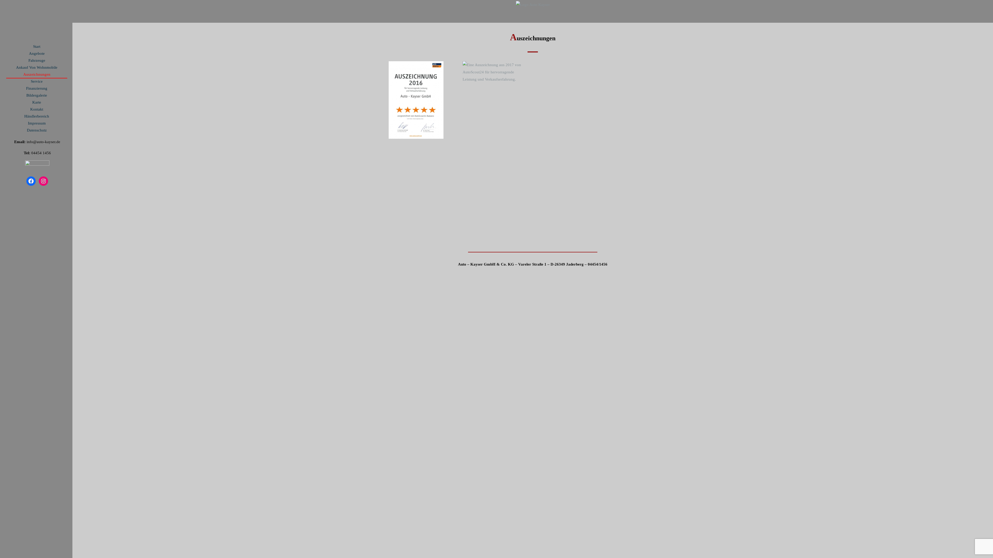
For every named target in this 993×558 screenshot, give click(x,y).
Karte (36, 102)
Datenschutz (37, 130)
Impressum (37, 123)
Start (36, 46)
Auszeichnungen (36, 74)
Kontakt (36, 109)
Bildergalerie (36, 95)
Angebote (37, 53)
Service (37, 81)
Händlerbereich (36, 116)
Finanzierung (36, 88)
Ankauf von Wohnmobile (36, 67)
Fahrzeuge (36, 60)
